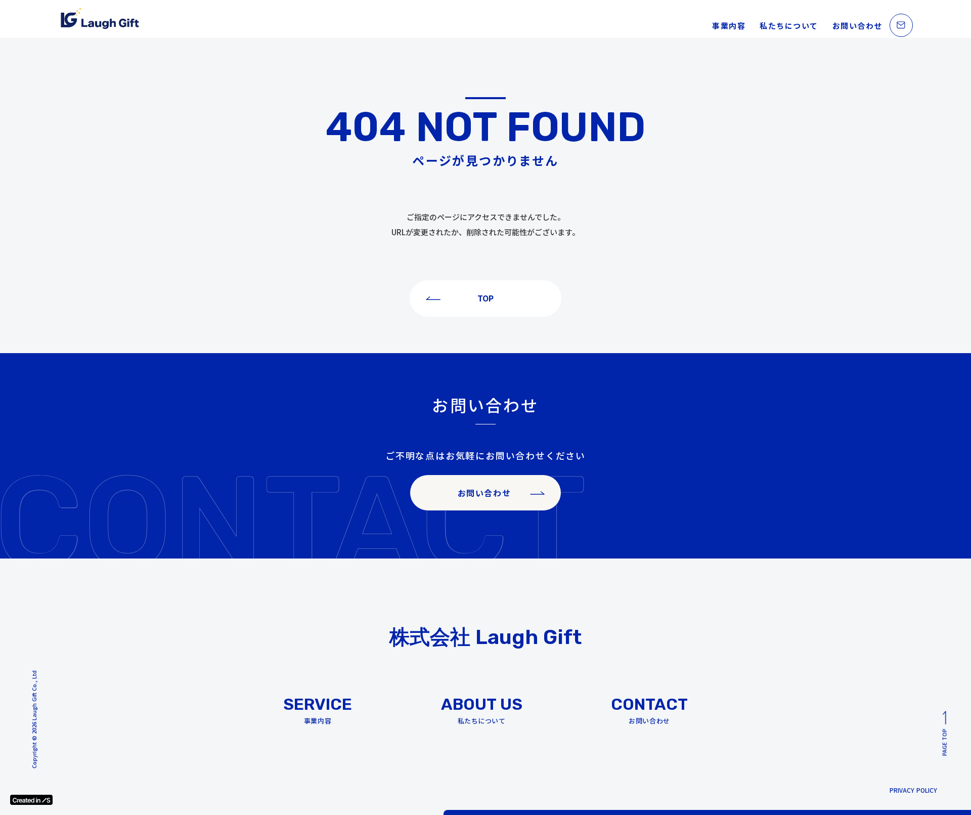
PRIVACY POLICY (913, 790)
